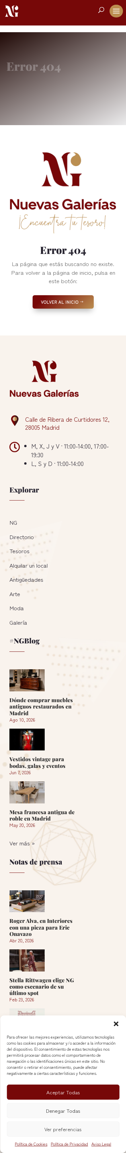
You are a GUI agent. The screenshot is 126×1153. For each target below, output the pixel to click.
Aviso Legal (101, 1144)
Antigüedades (26, 579)
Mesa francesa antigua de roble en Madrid (42, 815)
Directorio (21, 536)
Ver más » (22, 843)
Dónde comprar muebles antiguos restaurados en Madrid (41, 706)
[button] (116, 1023)
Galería (18, 622)
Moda (16, 608)
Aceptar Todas (63, 1092)
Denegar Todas (63, 1110)
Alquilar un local (28, 565)
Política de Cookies (31, 1144)
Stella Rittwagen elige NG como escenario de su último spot (41, 986)
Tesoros (19, 550)
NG (13, 522)
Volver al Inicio (60, 302)
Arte (14, 593)
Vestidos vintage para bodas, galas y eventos (37, 762)
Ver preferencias (63, 1129)
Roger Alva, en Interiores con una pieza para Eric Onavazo (41, 927)
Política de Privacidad (69, 1144)
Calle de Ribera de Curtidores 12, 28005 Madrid (67, 423)
